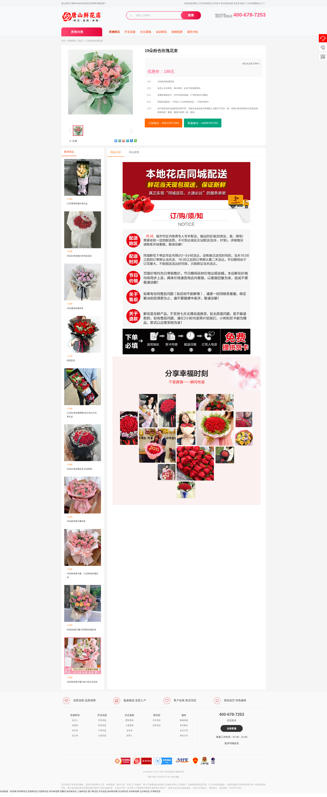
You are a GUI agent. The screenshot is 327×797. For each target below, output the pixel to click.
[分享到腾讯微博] (127, 140)
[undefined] (100, 82)
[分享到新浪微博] (123, 140)
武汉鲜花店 (123, 791)
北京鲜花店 (144, 791)
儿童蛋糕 (129, 725)
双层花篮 (102, 725)
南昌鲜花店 (71, 791)
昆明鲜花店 (33, 791)
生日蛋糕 (145, 31)
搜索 (191, 15)
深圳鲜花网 (134, 791)
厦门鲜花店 (93, 791)
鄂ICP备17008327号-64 (159, 777)
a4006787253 (6, 795)
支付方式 (184, 730)
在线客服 (231, 728)
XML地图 (175, 777)
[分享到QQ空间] (119, 140)
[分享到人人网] (131, 140)
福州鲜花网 (112, 791)
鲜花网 (13, 791)
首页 (63, 41)
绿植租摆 (177, 31)
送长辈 (75, 730)
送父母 (75, 735)
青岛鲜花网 (54, 791)
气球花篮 (102, 730)
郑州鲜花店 (22, 791)
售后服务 (184, 725)
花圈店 (63, 791)
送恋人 (81, 41)
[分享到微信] (135, 140)
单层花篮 (102, 720)
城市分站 (192, 31)
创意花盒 (157, 725)
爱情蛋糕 (129, 720)
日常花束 (157, 720)
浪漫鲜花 (114, 31)
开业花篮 (129, 31)
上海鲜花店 (82, 791)
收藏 (74, 141)
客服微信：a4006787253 (203, 123)
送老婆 (75, 725)
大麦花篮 (102, 735)
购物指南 (184, 720)
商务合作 (184, 735)
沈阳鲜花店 (43, 791)
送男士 (129, 735)
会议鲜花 (161, 31)
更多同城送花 (231, 743)
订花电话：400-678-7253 (163, 123)
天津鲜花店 (155, 791)
